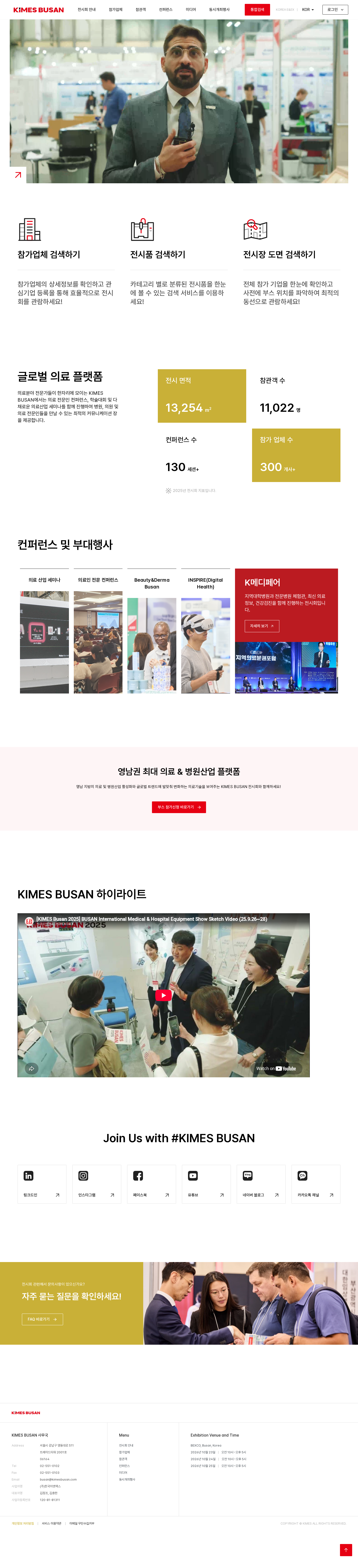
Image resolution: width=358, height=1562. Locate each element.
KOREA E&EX (285, 9)
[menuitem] (38, 10)
